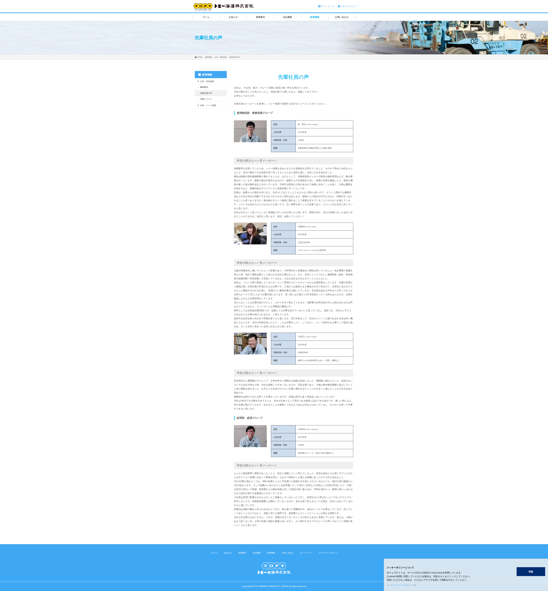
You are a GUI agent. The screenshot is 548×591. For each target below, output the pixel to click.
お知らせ (228, 553)
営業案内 (242, 553)
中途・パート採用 (208, 105)
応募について (206, 99)
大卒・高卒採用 (221, 57)
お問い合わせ (287, 553)
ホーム (214, 553)
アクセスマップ (348, 6)
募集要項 (204, 87)
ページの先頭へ (363, 553)
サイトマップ (306, 553)
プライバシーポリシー (401, 585)
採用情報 (208, 57)
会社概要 (257, 553)
